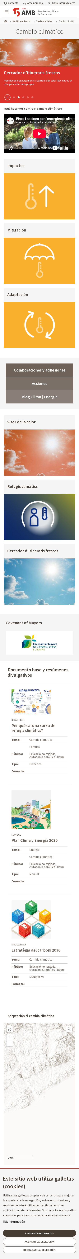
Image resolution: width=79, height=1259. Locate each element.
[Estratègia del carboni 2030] (31, 919)
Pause (7, 97)
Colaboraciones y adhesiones (39, 370)
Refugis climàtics (22, 486)
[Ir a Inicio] (5, 20)
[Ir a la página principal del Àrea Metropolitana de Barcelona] (36, 12)
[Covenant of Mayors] (39, 643)
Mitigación (16, 230)
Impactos (15, 165)
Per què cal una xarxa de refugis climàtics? (33, 728)
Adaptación (17, 294)
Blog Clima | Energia (40, 396)
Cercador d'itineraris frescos (32, 551)
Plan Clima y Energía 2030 (35, 840)
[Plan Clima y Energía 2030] (31, 809)
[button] (11, 3)
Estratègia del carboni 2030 (36, 950)
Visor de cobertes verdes (28, 73)
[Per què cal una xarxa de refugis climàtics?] (31, 701)
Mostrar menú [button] (6, 9)
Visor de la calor (21, 422)
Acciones (39, 383)
